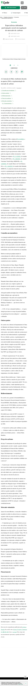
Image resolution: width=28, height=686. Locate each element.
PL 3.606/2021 (16, 159)
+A (14, 65)
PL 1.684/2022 (9, 166)
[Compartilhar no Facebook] (11, 72)
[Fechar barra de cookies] (26, 683)
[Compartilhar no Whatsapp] (6, 72)
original (15, 632)
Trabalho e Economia (8, 17)
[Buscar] (22, 2)
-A (17, 65)
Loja (24, 7)
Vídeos (5, 12)
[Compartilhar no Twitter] (17, 72)
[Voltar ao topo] (25, 676)
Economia (16, 17)
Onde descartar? (11, 7)
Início (1, 17)
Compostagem (16, 12)
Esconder (19, 88)
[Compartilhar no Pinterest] (22, 72)
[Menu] (26, 2)
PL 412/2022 (20, 139)
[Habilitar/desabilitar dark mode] (10, 65)
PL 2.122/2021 (17, 156)
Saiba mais (20, 684)
